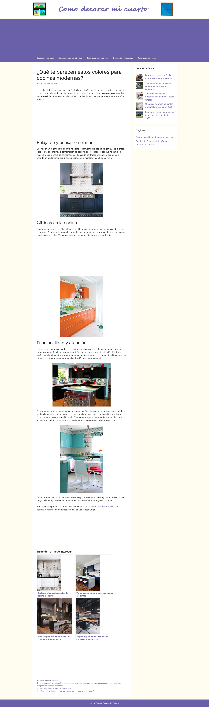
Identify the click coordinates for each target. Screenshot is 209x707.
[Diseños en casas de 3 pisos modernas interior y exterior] (139, 78)
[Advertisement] (104, 36)
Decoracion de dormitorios (70, 58)
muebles (121, 355)
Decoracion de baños (147, 58)
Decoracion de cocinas (123, 58)
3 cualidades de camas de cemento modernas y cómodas (158, 86)
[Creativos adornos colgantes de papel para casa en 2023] (139, 107)
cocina (54, 235)
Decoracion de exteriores (97, 58)
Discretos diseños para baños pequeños (56, 688)
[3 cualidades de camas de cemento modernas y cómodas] (139, 86)
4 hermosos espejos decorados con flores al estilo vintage (159, 96)
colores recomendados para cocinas (105, 683)
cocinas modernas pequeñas (51, 683)
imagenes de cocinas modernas (50, 686)
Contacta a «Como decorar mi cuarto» (154, 137)
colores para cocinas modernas (77, 683)
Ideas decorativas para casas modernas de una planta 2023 (159, 115)
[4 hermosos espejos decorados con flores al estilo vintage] (139, 96)
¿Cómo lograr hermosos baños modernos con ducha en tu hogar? (67, 691)
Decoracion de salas (45, 58)
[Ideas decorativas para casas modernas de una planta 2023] (139, 115)
